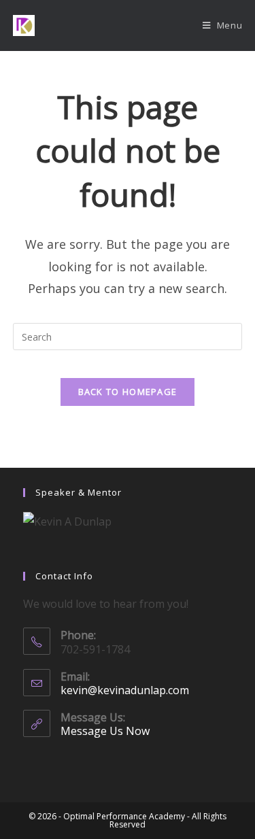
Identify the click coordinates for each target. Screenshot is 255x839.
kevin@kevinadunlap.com (125, 690)
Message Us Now (105, 730)
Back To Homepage (127, 392)
